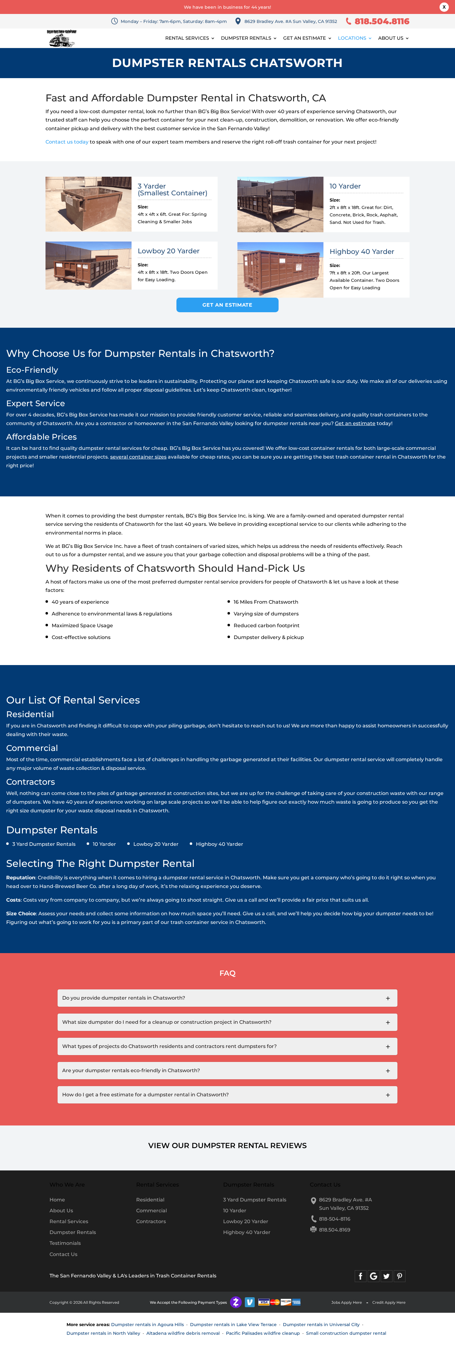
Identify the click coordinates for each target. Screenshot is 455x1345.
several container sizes (138, 457)
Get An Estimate (304, 38)
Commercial (151, 1211)
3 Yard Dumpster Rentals (254, 1200)
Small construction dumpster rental (346, 1333)
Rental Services (187, 38)
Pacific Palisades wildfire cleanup (263, 1333)
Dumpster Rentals (246, 38)
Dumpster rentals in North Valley (103, 1333)
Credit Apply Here (388, 1302)
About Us (390, 38)
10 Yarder (234, 1211)
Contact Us (63, 1254)
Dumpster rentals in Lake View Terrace (233, 1324)
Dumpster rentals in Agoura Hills (147, 1324)
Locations (352, 38)
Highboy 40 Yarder (247, 1232)
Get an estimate (355, 423)
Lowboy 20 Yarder (245, 1221)
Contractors (151, 1221)
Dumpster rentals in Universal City (321, 1324)
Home (57, 1200)
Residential (150, 1200)
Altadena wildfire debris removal (183, 1333)
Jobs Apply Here (347, 1302)
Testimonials (65, 1243)
